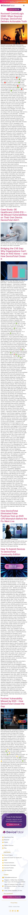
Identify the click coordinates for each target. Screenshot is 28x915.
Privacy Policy (14, 903)
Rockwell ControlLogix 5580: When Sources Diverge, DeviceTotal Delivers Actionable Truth (14, 17)
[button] (24, 5)
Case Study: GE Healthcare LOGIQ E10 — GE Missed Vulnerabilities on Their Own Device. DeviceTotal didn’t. (14, 214)
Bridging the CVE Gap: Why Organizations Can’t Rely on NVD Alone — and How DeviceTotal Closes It (14, 253)
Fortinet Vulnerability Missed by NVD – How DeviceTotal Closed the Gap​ (12, 702)
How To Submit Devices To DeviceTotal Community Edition (13, 552)
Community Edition (21, 1)
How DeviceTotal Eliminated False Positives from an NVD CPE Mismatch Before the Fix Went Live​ (14, 516)
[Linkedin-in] (15, 911)
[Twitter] (13, 911)
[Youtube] (18, 911)
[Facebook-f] (10, 911)
